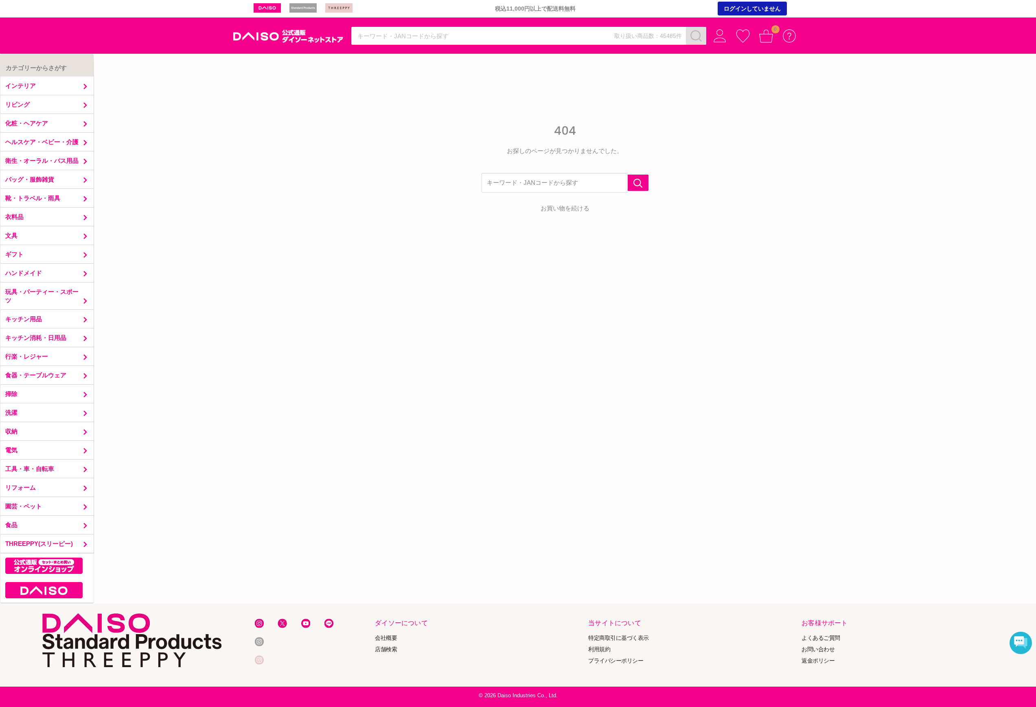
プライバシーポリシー (615, 660)
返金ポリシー (818, 660)
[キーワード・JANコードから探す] (638, 183)
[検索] (696, 36)
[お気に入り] (743, 36)
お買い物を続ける (565, 208)
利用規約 (599, 649)
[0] (766, 36)
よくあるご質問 (821, 638)
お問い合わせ (818, 649)
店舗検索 (386, 649)
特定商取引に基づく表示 (618, 638)
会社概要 (386, 638)
